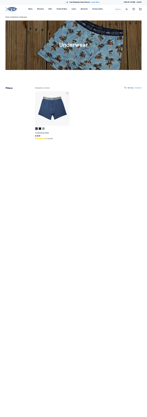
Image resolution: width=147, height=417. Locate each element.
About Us (84, 9)
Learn (74, 9)
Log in (139, 2)
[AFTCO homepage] (11, 9)
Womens (40, 9)
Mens (30, 9)
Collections (14, 17)
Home (8, 17)
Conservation (97, 9)
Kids (50, 9)
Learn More (86, 2)
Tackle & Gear (62, 9)
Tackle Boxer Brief (42, 133)
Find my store (129, 2)
